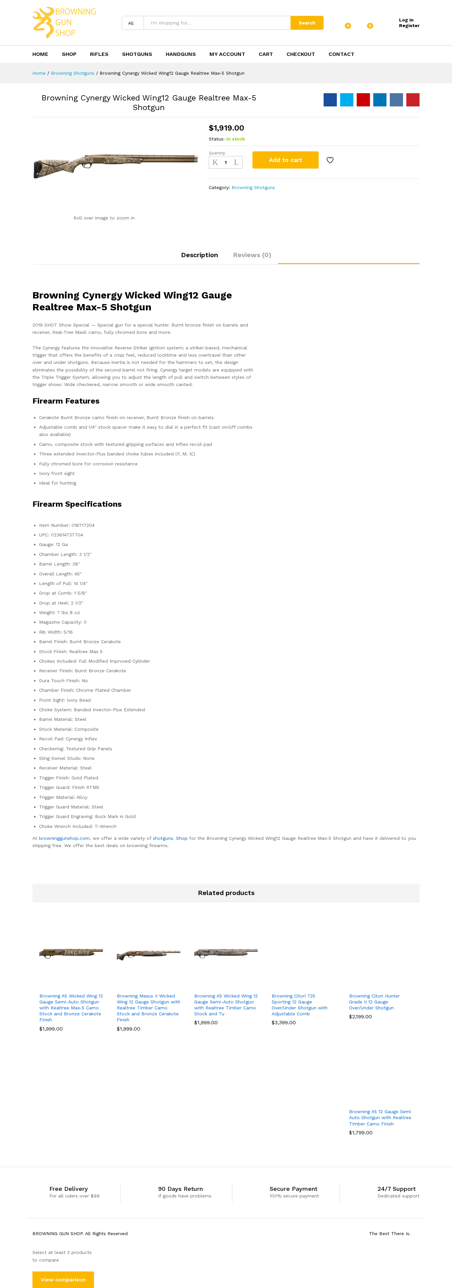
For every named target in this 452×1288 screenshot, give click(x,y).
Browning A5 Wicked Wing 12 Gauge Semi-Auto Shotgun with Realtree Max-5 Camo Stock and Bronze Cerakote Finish (71, 1008)
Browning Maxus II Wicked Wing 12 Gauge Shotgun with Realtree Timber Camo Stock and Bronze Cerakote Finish (148, 1008)
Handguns (181, 54)
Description (199, 255)
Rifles (99, 54)
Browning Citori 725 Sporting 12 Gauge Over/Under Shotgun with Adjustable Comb (300, 1005)
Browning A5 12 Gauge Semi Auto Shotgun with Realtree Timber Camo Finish (380, 1117)
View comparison (63, 1279)
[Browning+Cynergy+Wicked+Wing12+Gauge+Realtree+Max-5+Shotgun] (346, 99)
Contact (341, 54)
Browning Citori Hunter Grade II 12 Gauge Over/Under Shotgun (374, 1001)
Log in (406, 19)
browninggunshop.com (64, 838)
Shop (69, 54)
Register (409, 25)
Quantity (217, 153)
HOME (40, 54)
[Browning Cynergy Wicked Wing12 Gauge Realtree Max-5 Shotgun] (330, 99)
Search (307, 22)
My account (227, 54)
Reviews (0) (252, 255)
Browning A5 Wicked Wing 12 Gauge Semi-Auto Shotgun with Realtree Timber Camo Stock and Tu (226, 1005)
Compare (348, 160)
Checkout (301, 54)
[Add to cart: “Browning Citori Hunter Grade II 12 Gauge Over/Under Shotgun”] (358, 985)
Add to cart (285, 159)
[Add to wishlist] (331, 160)
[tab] (199, 258)
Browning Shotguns (253, 187)
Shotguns (137, 54)
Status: (217, 138)
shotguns (163, 838)
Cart (266, 54)
